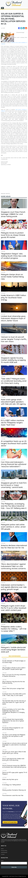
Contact (2, 854)
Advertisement (4, 852)
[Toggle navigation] (2, 8)
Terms (2, 848)
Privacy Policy (4, 850)
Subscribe (14, 867)
